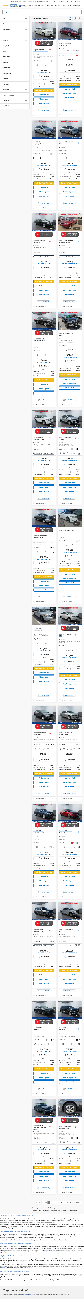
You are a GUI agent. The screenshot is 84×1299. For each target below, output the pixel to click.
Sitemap (29, 1294)
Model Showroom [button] (77, 5)
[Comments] (53, 65)
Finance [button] (64, 5)
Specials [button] (43, 5)
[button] (54, 31)
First (39, 1202)
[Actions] (52, 50)
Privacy (33, 1294)
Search (74, 12)
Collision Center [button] (57, 5)
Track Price (45, 76)
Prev (45, 1202)
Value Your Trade (44, 103)
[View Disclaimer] (46, 65)
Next (63, 1202)
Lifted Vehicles (30, 5)
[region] (43, 84)
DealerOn (24, 1294)
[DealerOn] (7, 1294)
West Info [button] (70, 5)
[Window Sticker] (53, 847)
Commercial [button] (37, 5)
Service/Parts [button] (50, 5)
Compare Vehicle (41, 115)
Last (68, 1202)
